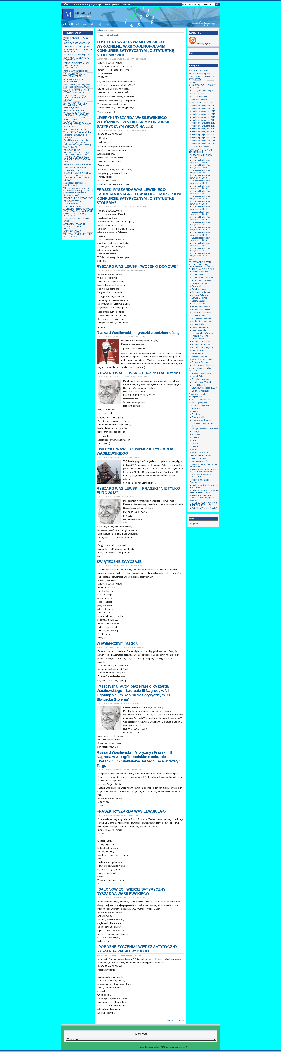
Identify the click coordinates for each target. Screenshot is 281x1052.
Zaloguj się (193, 524)
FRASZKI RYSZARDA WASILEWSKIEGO (131, 811)
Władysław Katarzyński (202, 359)
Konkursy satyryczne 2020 (203, 134)
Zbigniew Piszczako (200, 391)
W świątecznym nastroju (118, 643)
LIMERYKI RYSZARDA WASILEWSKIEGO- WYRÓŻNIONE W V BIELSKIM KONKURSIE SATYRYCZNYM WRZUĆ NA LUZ (133, 121)
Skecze (195, 446)
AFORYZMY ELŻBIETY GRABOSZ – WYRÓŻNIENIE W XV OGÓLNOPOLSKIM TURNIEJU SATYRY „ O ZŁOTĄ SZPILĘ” (77, 175)
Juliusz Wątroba (199, 304)
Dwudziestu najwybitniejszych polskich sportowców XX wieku (77, 86)
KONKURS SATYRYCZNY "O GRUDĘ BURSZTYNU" (204, 491)
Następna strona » (175, 1020)
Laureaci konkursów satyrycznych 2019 (200, 234)
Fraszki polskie (198, 417)
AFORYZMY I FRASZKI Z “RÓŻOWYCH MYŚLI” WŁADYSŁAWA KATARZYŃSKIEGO (74, 227)
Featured (193, 82)
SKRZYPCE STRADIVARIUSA (76, 43)
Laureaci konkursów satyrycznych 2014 (200, 208)
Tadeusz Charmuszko (201, 345)
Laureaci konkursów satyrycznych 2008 (200, 177)
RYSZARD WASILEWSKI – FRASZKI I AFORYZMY (139, 373)
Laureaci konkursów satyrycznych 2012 (200, 197)
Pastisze (195, 437)
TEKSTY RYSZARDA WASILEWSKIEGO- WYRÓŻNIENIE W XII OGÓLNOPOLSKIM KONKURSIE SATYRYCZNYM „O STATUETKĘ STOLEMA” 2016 (135, 48)
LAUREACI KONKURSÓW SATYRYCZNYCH (200, 156)
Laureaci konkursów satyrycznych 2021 (200, 244)
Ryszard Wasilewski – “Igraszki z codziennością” (139, 333)
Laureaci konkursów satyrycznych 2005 (200, 161)
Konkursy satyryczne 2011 (203, 108)
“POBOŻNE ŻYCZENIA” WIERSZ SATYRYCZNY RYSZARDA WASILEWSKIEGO (137, 949)
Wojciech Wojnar (199, 356)
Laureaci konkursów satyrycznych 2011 (200, 192)
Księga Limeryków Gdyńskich (205, 429)
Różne (195, 443)
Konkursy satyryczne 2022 (203, 140)
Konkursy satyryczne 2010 (203, 105)
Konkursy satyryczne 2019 (203, 132)
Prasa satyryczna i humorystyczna (197, 395)
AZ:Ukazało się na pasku (200, 74)
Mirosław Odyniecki (200, 324)
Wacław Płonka (199, 350)
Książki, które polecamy (199, 147)
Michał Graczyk (198, 385)
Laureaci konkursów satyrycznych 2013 (200, 202)
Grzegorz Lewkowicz (201, 292)
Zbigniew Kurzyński (200, 362)
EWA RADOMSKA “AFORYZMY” (77, 164)
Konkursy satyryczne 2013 (203, 114)
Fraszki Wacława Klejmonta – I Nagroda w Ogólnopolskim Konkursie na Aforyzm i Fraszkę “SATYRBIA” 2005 (77, 143)
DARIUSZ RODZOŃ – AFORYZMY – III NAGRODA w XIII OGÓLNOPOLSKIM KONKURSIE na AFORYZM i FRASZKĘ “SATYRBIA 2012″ (78, 211)
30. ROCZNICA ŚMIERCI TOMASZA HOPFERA (74, 75)
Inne (194, 426)
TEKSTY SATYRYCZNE (199, 406)
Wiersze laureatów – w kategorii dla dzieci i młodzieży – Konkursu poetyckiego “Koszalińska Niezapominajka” (78, 191)
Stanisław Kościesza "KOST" (204, 388)
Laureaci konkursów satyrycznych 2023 (200, 254)
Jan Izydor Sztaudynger (202, 91)
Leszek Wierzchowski (201, 312)
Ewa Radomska (199, 289)
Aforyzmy (196, 408)
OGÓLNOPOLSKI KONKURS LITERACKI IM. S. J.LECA (204, 504)
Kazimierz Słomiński (201, 309)
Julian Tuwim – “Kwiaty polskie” (77, 55)
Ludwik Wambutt (199, 315)
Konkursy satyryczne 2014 (203, 117)
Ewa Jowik (196, 286)
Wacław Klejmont (199, 99)
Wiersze (195, 449)
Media (191, 259)
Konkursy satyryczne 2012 (203, 111)
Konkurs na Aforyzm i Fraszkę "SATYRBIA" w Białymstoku (204, 470)
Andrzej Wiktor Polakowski (203, 277)
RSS (209, 43)
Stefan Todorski (199, 339)
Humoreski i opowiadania (203, 423)
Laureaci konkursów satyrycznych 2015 (200, 213)
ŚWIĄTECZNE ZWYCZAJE (119, 562)
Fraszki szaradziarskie (202, 420)
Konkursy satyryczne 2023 (203, 143)
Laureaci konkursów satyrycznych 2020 (200, 239)
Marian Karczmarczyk (201, 321)
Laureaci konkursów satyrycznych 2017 (200, 223)
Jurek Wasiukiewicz (200, 379)
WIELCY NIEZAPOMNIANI (200, 455)
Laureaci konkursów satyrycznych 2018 (200, 228)
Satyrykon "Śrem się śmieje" (204, 508)
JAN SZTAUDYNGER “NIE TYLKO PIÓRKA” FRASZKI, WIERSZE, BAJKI (75, 105)
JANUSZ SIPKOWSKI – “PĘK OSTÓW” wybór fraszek (76, 91)
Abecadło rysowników (201, 373)
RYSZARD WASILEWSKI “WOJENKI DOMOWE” (137, 266)
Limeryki (195, 432)
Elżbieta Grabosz (199, 283)
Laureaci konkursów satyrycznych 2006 (200, 166)
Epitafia (195, 411)
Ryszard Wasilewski (201, 336)
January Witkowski (200, 295)
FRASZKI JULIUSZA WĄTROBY (77, 46)
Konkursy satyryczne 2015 (203, 120)
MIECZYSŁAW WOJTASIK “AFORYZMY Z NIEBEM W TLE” (77, 130)
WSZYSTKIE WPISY (197, 459)
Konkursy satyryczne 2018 (203, 129)
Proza (194, 440)
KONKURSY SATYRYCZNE (201, 103)
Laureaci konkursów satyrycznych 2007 (200, 171)
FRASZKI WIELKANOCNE (75, 168)
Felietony (196, 414)
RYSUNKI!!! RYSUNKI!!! (199, 400)
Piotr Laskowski (199, 330)
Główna (66, 4)
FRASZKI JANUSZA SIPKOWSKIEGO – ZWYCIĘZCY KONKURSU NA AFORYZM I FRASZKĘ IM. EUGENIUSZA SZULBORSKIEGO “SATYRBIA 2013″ (77, 156)
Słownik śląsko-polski (198, 403)
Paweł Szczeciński (200, 327)
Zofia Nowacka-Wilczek (202, 365)
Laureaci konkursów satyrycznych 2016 (200, 218)
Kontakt (126, 4)
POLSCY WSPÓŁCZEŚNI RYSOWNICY (200, 369)
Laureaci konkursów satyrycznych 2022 (200, 249)
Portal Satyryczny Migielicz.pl (87, 4)
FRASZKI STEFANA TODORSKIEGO (72, 202)
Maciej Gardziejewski (201, 318)
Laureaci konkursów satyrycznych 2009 (200, 182)
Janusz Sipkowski (200, 298)
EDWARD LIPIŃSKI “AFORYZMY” (78, 198)
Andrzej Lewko (198, 274)
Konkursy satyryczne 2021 (203, 137)
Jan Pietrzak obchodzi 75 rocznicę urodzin (74, 184)
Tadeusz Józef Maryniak (202, 347)
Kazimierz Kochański (201, 307)
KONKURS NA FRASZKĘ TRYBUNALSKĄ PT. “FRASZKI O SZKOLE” (77, 97)
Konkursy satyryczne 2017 (203, 126)
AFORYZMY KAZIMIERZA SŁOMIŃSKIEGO (74, 80)
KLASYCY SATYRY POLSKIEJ (202, 85)
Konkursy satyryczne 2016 (203, 123)
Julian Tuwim (198, 93)
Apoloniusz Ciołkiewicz (202, 280)
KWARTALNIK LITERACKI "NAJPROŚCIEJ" (200, 151)
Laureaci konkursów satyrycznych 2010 (200, 187)
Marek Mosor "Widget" (201, 382)
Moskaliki (196, 435)
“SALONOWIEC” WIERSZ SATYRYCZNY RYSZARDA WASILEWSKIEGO (131, 891)
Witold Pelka (197, 353)
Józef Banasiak (198, 301)
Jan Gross (196, 88)
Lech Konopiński (199, 96)
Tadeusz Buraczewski (201, 342)
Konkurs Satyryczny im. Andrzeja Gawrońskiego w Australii (202, 497)
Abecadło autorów (200, 272)
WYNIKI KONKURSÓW (199, 462)
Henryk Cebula (198, 376)
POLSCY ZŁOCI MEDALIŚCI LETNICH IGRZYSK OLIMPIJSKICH (76, 65)
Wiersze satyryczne (200, 452)
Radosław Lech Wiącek (202, 333)
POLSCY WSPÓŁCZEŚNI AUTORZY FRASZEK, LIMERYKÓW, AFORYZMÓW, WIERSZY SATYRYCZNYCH (201, 265)
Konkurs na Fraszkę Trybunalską (199, 481)
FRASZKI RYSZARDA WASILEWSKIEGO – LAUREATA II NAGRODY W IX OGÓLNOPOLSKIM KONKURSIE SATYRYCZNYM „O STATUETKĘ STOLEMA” (139, 196)
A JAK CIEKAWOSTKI (198, 70)
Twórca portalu (112, 4)
